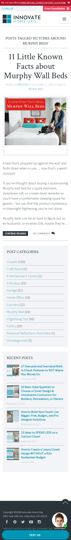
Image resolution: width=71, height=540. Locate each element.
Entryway (13, 283)
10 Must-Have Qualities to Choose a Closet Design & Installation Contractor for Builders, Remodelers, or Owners (42, 392)
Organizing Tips (17, 319)
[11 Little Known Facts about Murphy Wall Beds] (35, 126)
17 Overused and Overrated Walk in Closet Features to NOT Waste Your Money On (42, 370)
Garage (12, 290)
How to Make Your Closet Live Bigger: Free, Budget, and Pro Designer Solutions (40, 416)
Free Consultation (55, 8)
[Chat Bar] (35, 535)
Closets (12, 262)
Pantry (11, 326)
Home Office (15, 297)
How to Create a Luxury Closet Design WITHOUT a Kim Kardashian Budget (40, 453)
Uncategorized (17, 340)
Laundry (13, 304)
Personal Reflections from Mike (29, 333)
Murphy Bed (35, 89)
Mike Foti (23, 84)
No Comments (41, 233)
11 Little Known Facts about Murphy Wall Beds (35, 66)
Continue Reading (15, 233)
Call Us (8, 8)
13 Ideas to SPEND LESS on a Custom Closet (39, 434)
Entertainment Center (22, 276)
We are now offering (33, 2)
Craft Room (15, 269)
